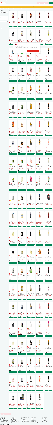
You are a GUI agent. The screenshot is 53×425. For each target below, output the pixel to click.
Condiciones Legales (13, 420)
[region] (26, 48)
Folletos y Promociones (9, 8)
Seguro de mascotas (44, 422)
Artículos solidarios (33, 421)
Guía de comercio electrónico (14, 422)
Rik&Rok (32, 418)
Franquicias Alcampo (44, 417)
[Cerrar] (39, 43)
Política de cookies (23, 419)
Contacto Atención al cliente (4, 420)
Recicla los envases (44, 421)
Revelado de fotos (33, 420)
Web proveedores (44, 418)
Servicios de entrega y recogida (15, 421)
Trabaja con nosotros (3, 418)
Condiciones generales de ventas (25, 417)
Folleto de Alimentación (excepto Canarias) (18, 8)
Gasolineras (32, 419)
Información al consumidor (24, 422)
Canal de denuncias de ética (4, 421)
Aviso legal (22, 418)
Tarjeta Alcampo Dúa (34, 417)
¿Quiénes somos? (2, 417)
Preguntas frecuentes (13, 418)
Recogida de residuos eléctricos (35, 422)
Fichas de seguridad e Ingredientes (25, 421)
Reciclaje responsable (44, 420)
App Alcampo (2, 419)
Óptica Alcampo (44, 419)
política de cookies (25, 48)
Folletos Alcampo (13, 417)
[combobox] (21, 3)
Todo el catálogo (2, 8)
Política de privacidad (23, 420)
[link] (7, 414)
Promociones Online (13, 419)
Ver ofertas (33, 6)
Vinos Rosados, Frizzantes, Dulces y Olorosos (3, 29)
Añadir (13, 26)
